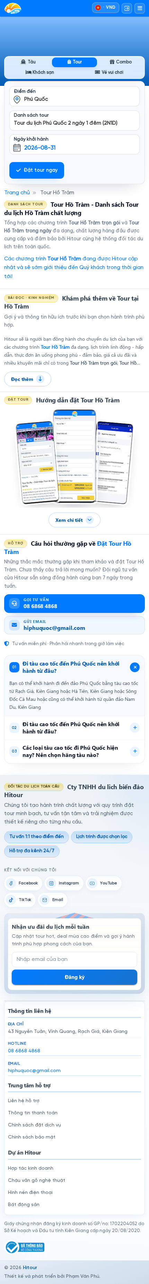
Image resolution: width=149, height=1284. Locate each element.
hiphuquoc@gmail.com (34, 1070)
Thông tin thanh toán (33, 1113)
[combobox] (74, 92)
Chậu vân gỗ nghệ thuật (36, 1180)
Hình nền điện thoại (30, 1192)
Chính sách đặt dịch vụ (34, 1125)
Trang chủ (17, 193)
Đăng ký (75, 976)
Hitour (30, 1267)
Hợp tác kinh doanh (30, 1168)
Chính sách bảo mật (31, 1137)
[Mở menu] (139, 8)
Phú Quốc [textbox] (36, 99)
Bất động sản (24, 1204)
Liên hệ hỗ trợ (24, 1101)
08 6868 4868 (24, 1051)
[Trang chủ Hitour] (12, 8)
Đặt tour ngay (41, 170)
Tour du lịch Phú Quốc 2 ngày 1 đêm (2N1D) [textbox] (65, 123)
